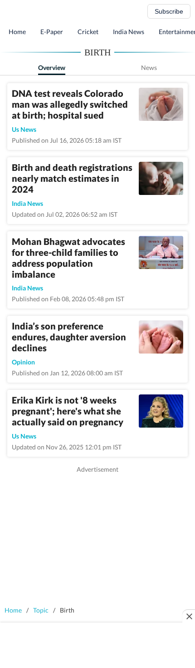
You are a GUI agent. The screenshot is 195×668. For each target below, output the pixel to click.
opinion (23, 362)
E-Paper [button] (51, 31)
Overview (51, 67)
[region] (97, 537)
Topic (41, 610)
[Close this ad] (188, 616)
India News (128, 31)
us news (24, 129)
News (149, 67)
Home (17, 31)
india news (27, 203)
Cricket (88, 31)
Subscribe (169, 11)
